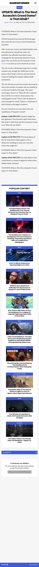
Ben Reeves (10, 22)
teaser (4, 64)
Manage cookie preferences (19, 472)
